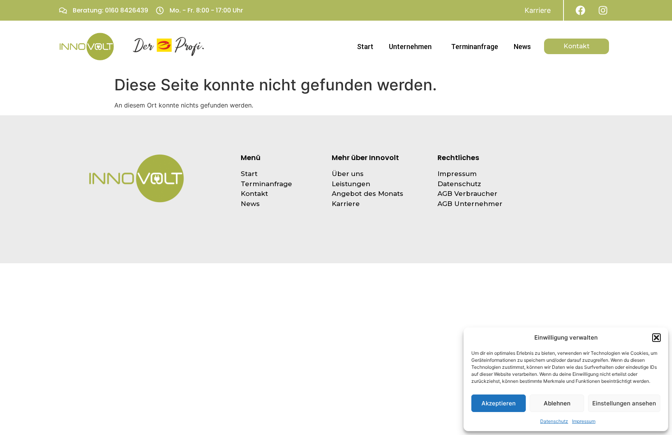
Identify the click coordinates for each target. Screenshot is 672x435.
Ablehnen (557, 403)
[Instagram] (603, 10)
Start (365, 46)
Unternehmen (410, 46)
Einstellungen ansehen (624, 403)
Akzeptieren (498, 403)
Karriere (538, 10)
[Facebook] (580, 10)
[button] (656, 338)
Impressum (583, 421)
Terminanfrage (474, 46)
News (522, 46)
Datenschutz (554, 421)
